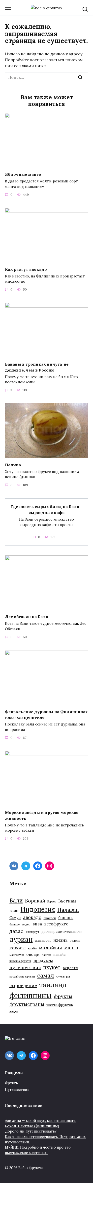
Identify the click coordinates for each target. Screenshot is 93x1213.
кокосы (17, 948)
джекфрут (32, 932)
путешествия (25, 967)
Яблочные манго (23, 174)
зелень (75, 941)
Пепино (13, 464)
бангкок (14, 924)
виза (37, 924)
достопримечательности (61, 932)
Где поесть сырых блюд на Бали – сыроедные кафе (46, 509)
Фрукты (12, 1083)
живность (43, 941)
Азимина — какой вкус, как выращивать (40, 1120)
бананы (65, 917)
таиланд (52, 984)
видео (26, 924)
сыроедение (23, 985)
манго (71, 948)
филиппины (30, 995)
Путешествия (17, 1089)
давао (16, 931)
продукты (43, 960)
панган (46, 955)
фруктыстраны (26, 1004)
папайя (59, 954)
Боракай (35, 901)
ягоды (13, 1011)
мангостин (16, 955)
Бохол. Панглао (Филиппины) (32, 1126)
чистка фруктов (59, 1005)
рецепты (70, 968)
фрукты (63, 996)
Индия (13, 910)
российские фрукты (22, 976)
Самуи (15, 917)
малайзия (50, 948)
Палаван (68, 909)
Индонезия (38, 909)
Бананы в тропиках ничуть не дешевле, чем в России (36, 366)
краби (32, 948)
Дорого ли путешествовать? (31, 1131)
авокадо (32, 917)
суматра (63, 976)
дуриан (21, 939)
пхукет (52, 967)
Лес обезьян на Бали (26, 616)
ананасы (50, 918)
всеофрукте (56, 924)
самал (45, 975)
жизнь (61, 940)
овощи (32, 954)
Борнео (51, 901)
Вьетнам (67, 901)
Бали (16, 900)
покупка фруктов (20, 961)
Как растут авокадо (26, 269)
